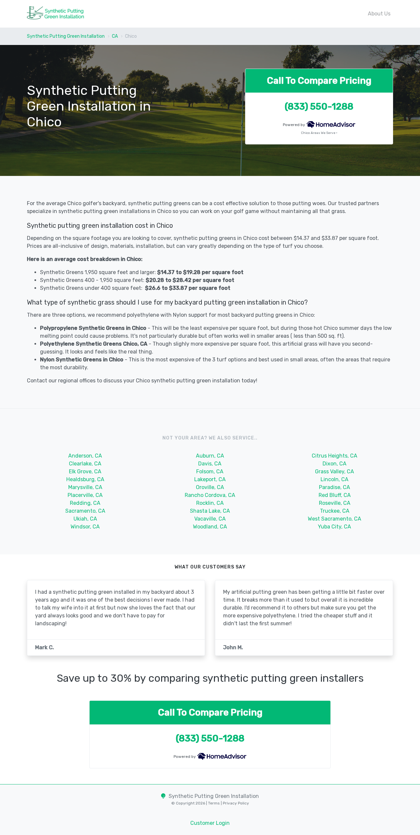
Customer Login (210, 823)
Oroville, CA (210, 487)
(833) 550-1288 (319, 106)
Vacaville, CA (210, 519)
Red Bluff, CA (335, 495)
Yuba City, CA (334, 527)
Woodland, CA (210, 527)
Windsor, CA (85, 527)
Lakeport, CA (210, 479)
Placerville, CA (85, 495)
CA (115, 36)
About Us (379, 14)
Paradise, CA (334, 487)
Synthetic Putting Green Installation (66, 36)
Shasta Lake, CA (210, 511)
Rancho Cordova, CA (210, 495)
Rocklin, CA (210, 503)
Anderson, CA (85, 456)
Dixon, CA (334, 463)
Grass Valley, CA (334, 471)
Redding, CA (85, 503)
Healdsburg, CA (85, 479)
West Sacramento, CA (334, 519)
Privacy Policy (235, 803)
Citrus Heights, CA (334, 456)
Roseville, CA (334, 503)
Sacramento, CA (85, 511)
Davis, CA (209, 463)
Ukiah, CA (85, 519)
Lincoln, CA (334, 479)
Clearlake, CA (85, 463)
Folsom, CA (209, 471)
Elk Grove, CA (85, 471)
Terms (214, 803)
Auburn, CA (210, 456)
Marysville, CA (85, 487)
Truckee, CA (334, 511)
